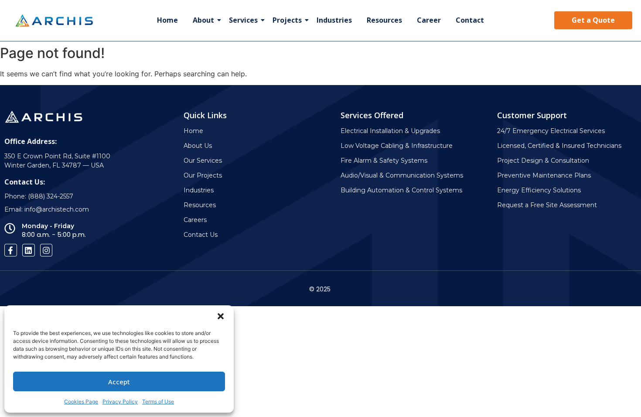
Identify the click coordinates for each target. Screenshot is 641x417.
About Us (198, 146)
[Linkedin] (28, 250)
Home (167, 20)
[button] (220, 316)
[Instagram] (46, 250)
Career (429, 20)
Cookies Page (81, 401)
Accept (119, 381)
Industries (334, 20)
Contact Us (201, 235)
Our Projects (203, 175)
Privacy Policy (120, 401)
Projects (287, 20)
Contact (470, 20)
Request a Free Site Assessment (547, 205)
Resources (384, 20)
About (203, 20)
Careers (195, 220)
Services (243, 20)
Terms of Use (158, 401)
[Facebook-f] (10, 250)
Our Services (203, 160)
